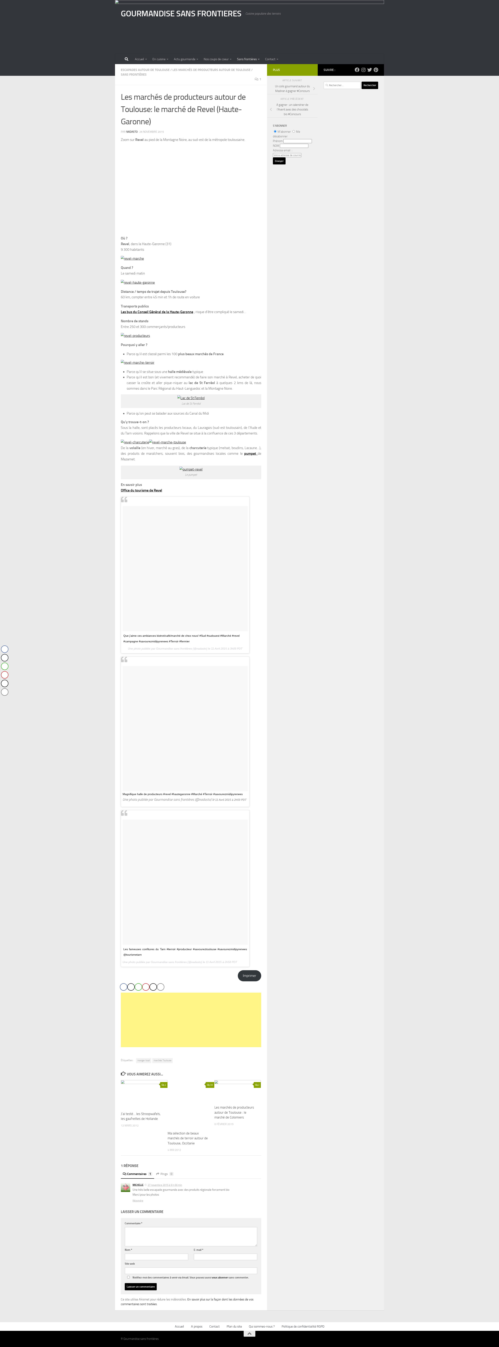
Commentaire (133, 1223)
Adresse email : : (283, 150)
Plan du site (234, 1326)
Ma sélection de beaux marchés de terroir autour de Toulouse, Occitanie (188, 1138)
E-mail (198, 1250)
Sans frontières (247, 59)
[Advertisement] (191, 1020)
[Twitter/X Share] (131, 987)
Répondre (138, 1200)
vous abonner (220, 1277)
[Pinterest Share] (146, 987)
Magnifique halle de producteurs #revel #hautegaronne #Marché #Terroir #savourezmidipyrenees (183, 794)
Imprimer (249, 976)
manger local (143, 1060)
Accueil (139, 59)
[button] (4, 699)
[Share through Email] (160, 987)
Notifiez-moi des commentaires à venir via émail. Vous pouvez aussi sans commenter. (190, 1277)
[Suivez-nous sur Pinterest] (375, 69)
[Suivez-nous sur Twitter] (369, 69)
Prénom (278, 141)
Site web (130, 1263)
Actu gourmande (184, 59)
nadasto (132, 131)
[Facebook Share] (123, 987)
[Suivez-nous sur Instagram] (363, 69)
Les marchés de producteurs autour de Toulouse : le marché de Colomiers (234, 1112)
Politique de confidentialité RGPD (303, 1326)
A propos (196, 1326)
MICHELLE (138, 1184)
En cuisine (158, 59)
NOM (276, 145)
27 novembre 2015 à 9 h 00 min (165, 1185)
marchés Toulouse (162, 1060)
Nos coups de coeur (216, 59)
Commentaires (139, 1174)
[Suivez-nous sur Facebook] (357, 69)
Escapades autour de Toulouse (145, 70)
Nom (128, 1250)
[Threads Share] (153, 987)
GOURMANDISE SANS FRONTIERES (181, 14)
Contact (270, 59)
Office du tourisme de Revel (141, 490)
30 (211, 1085)
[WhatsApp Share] (138, 987)
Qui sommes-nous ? (262, 1326)
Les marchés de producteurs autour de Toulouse (211, 70)
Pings (166, 1174)
